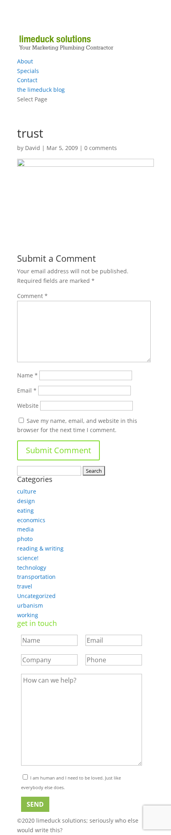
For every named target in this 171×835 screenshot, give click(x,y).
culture (26, 491)
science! (28, 558)
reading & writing (40, 548)
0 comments (100, 148)
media (25, 529)
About (25, 61)
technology (31, 567)
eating (25, 510)
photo (25, 539)
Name (27, 375)
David (32, 148)
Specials (28, 71)
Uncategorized (36, 596)
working (27, 615)
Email (27, 390)
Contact (27, 80)
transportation (36, 576)
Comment (32, 296)
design (26, 501)
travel (24, 586)
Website (28, 405)
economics (31, 520)
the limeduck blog (41, 89)
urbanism (30, 605)
